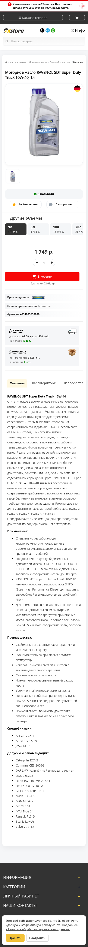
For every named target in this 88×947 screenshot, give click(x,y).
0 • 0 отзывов (28, 204)
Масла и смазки (18, 62)
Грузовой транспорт (60, 62)
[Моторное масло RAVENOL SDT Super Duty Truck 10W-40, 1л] (13, 176)
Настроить (37, 938)
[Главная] (6, 62)
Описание (17, 383)
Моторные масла (38, 62)
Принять (15, 938)
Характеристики (44, 383)
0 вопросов (64, 204)
